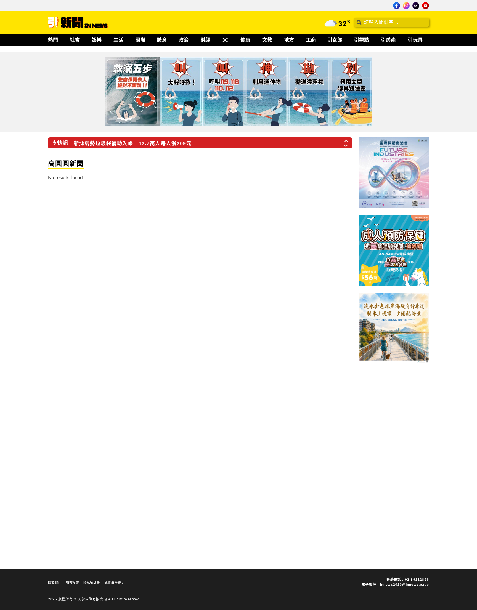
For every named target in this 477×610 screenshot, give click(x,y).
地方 (289, 40)
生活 (118, 40)
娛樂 (97, 40)
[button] (346, 139)
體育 (162, 40)
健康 (245, 40)
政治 (184, 40)
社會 (75, 40)
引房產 (388, 40)
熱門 (53, 40)
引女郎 (334, 40)
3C (225, 40)
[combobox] (391, 22)
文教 (267, 40)
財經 (205, 40)
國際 (140, 40)
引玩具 (415, 40)
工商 (311, 40)
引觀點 (361, 40)
